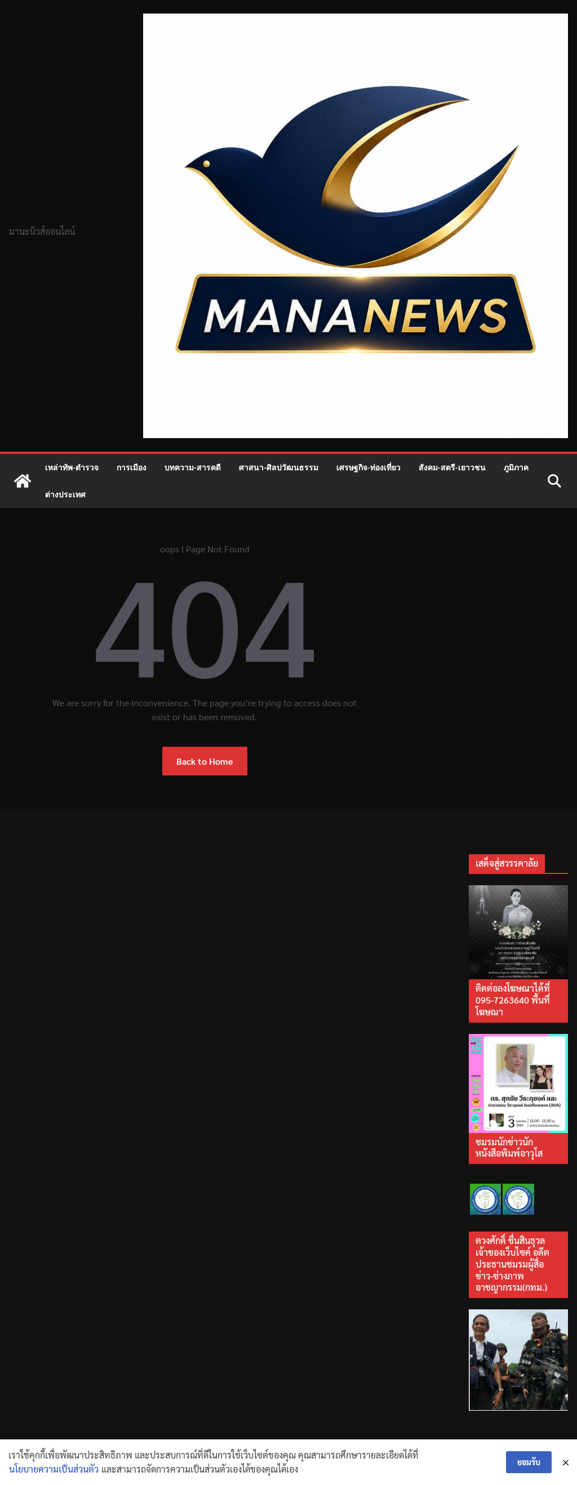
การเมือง (132, 467)
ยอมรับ (528, 1462)
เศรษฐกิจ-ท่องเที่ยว (368, 467)
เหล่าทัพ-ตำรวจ (72, 467)
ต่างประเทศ (65, 494)
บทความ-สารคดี (193, 467)
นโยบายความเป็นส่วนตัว (54, 1469)
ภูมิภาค (516, 467)
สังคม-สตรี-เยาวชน (452, 467)
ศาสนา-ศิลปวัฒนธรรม (278, 467)
